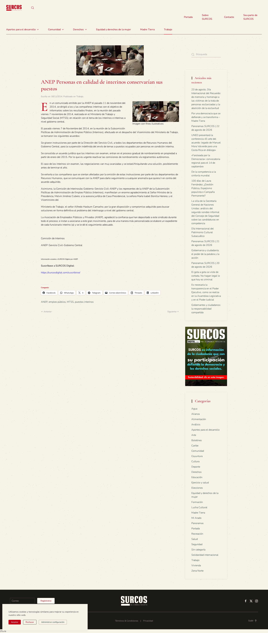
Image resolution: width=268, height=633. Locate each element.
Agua (194, 408)
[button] (32, 8)
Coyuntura (197, 456)
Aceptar (14, 622)
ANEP (44, 302)
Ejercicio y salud (200, 482)
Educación (196, 477)
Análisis (195, 424)
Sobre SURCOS (207, 17)
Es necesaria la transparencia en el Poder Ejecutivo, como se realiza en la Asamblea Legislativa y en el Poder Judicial (206, 292)
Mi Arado (196, 518)
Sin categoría (198, 549)
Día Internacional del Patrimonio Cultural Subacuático (202, 232)
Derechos (196, 472)
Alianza (195, 414)
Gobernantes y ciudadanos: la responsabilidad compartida (206, 308)
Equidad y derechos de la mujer (113, 29)
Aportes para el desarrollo (205, 430)
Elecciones (197, 488)
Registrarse (45, 600)
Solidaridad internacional (204, 555)
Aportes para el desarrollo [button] (21, 29)
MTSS (70, 302)
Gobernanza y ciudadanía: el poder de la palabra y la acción (205, 254)
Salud (194, 539)
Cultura (195, 461)
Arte (193, 435)
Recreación (197, 534)
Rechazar (30, 622)
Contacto (229, 17)
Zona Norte (197, 570)
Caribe (194, 445)
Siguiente (171, 311)
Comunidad (197, 451)
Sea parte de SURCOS (250, 17)
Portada (188, 17)
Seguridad (196, 544)
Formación (197, 502)
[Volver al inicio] (14, 8)
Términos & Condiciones (126, 620)
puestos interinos (84, 302)
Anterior (48, 311)
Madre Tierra (147, 29)
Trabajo (168, 29)
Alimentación (198, 419)
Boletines (196, 440)
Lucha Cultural (199, 507)
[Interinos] (155, 111)
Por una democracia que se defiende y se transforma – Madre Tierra (205, 117)
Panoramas (197, 523)
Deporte (195, 466)
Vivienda (196, 565)
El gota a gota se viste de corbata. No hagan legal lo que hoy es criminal (205, 275)
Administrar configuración (52, 622)
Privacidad (148, 620)
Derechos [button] (78, 29)
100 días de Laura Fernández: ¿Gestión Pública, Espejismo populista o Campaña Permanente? (203, 188)
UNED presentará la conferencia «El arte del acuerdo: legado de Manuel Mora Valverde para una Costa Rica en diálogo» (206, 142)
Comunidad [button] (54, 29)
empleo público (57, 302)
